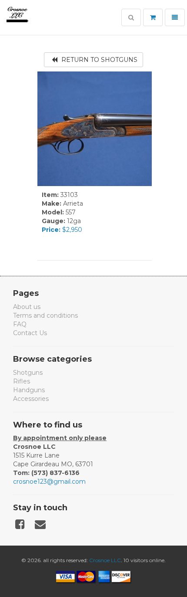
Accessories (31, 399)
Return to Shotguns (98, 60)
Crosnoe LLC (105, 560)
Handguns (29, 390)
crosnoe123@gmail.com (49, 481)
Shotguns (28, 373)
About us (26, 307)
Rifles (21, 381)
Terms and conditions (45, 315)
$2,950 (62, 230)
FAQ (20, 324)
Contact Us (30, 333)
